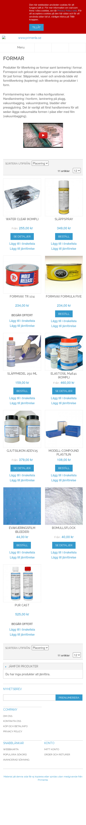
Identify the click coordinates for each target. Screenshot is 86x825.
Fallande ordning (52, 164)
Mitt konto (51, 749)
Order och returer (57, 754)
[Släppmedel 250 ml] (22, 352)
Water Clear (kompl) (22, 219)
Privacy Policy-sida (67, 10)
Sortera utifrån (17, 163)
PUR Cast (22, 605)
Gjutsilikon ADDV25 (22, 450)
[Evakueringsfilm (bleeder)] (22, 506)
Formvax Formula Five (64, 296)
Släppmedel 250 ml (22, 373)
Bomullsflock (64, 528)
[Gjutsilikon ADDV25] (22, 429)
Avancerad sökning (16, 759)
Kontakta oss (12, 721)
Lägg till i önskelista (22, 243)
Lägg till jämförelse (22, 248)
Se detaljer (22, 236)
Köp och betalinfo (15, 726)
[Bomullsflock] (64, 506)
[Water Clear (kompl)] (22, 197)
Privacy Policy (12, 731)
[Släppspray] (64, 197)
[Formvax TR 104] (22, 274)
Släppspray (64, 219)
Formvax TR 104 (22, 296)
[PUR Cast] (22, 583)
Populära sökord (15, 754)
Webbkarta (11, 749)
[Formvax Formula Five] (64, 274)
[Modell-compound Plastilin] (64, 429)
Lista (78, 164)
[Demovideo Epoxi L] (43, 135)
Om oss (7, 716)
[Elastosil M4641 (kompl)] (64, 352)
